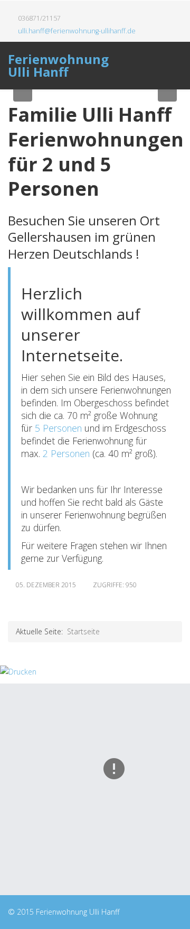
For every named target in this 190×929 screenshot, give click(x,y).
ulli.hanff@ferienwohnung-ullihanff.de (77, 30)
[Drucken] (95, 672)
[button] (22, 92)
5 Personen (58, 428)
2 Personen (66, 453)
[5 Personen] (33, 428)
